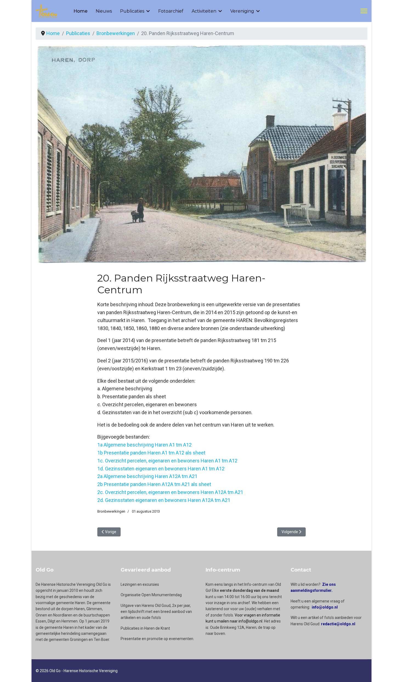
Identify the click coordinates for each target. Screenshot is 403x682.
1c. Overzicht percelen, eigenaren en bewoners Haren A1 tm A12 (167, 461)
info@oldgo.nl (325, 607)
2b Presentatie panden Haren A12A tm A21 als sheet (154, 484)
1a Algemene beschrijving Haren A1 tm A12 (144, 445)
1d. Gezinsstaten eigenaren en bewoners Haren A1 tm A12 (161, 468)
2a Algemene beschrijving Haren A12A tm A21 (147, 476)
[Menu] (364, 11)
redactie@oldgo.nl (338, 624)
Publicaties (132, 11)
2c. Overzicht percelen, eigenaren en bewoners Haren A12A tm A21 (170, 492)
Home (80, 11)
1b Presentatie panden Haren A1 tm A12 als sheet (151, 453)
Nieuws (104, 11)
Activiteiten (204, 11)
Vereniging (242, 11)
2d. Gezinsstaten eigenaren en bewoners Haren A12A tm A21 (163, 500)
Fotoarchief (170, 11)
